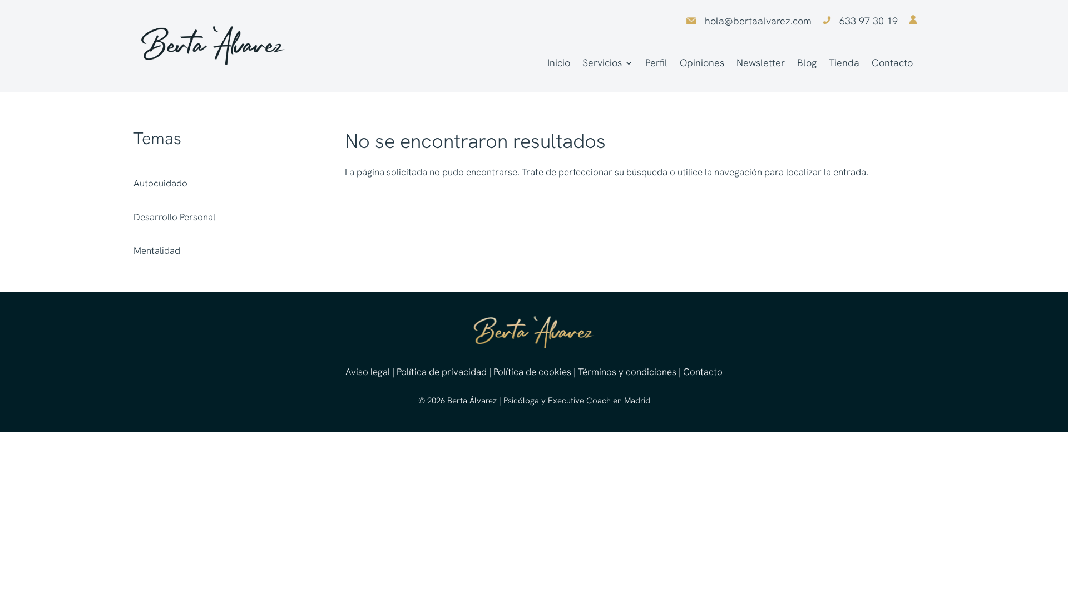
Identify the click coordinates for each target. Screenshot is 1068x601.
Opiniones (702, 64)
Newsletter (760, 64)
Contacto (892, 64)
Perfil (656, 64)
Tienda (844, 64)
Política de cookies (532, 372)
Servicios (602, 64)
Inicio (558, 64)
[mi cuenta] (913, 20)
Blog (807, 64)
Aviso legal (367, 372)
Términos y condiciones (627, 372)
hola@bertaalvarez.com (758, 20)
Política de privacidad (442, 372)
